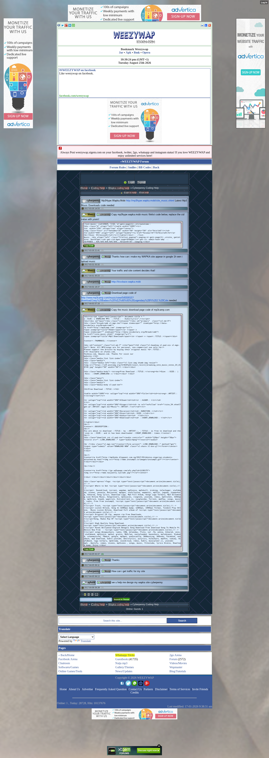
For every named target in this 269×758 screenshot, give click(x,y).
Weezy (91, 214)
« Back (62, 655)
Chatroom (64, 663)
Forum (173, 659)
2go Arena (175, 655)
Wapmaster (175, 667)
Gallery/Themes (124, 667)
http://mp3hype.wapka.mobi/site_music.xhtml (150, 200)
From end (144, 192)
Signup (141, 182)
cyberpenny (93, 200)
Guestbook (121, 659)
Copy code (89, 246)
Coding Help (97, 188)
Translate (86, 641)
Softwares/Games (68, 667)
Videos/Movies (178, 663)
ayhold (91, 582)
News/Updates (123, 671)
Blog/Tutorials (177, 671)
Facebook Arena (67, 659)
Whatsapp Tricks (125, 655)
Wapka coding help (119, 188)
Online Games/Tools (70, 671)
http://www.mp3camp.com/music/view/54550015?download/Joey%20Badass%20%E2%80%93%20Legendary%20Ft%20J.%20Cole (124, 299)
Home (84, 188)
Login (131, 182)
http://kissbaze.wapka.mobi (126, 281)
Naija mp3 (121, 663)
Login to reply (130, 192)
